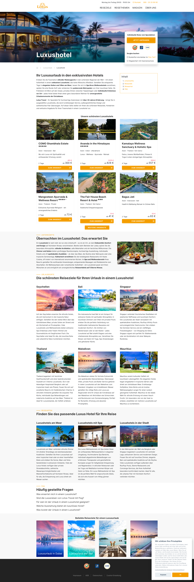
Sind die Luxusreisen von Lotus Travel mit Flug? (60, 498)
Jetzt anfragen (141, 40)
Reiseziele (105, 7)
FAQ (126, 89)
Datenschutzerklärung (178, 569)
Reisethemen (121, 7)
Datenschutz (97, 575)
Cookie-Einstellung (114, 575)
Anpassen (163, 575)
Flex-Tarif (152, 57)
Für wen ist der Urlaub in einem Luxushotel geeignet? (62, 502)
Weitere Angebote (97, 228)
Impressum (77, 575)
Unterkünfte (129, 81)
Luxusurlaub (47, 68)
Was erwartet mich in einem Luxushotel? (56, 494)
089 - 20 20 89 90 (150, 2)
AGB (87, 575)
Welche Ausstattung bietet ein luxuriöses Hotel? (60, 506)
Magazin (137, 7)
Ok (180, 575)
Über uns (150, 7)
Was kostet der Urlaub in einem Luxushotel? (58, 510)
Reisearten (129, 86)
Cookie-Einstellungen (160, 569)
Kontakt (137, 2)
